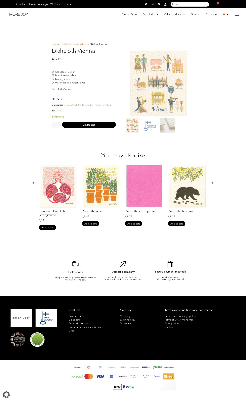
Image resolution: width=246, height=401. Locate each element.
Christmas (211, 14)
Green (59, 110)
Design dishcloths (80, 44)
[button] (187, 54)
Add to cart (89, 124)
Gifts (193, 14)
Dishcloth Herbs (92, 211)
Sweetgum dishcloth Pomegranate (52, 213)
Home (55, 44)
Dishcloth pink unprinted (140, 211)
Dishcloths (149, 14)
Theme (97, 104)
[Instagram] (152, 4)
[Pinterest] (159, 4)
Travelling (106, 104)
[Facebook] (146, 4)
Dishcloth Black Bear (181, 211)
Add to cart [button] (47, 227)
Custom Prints (129, 14)
